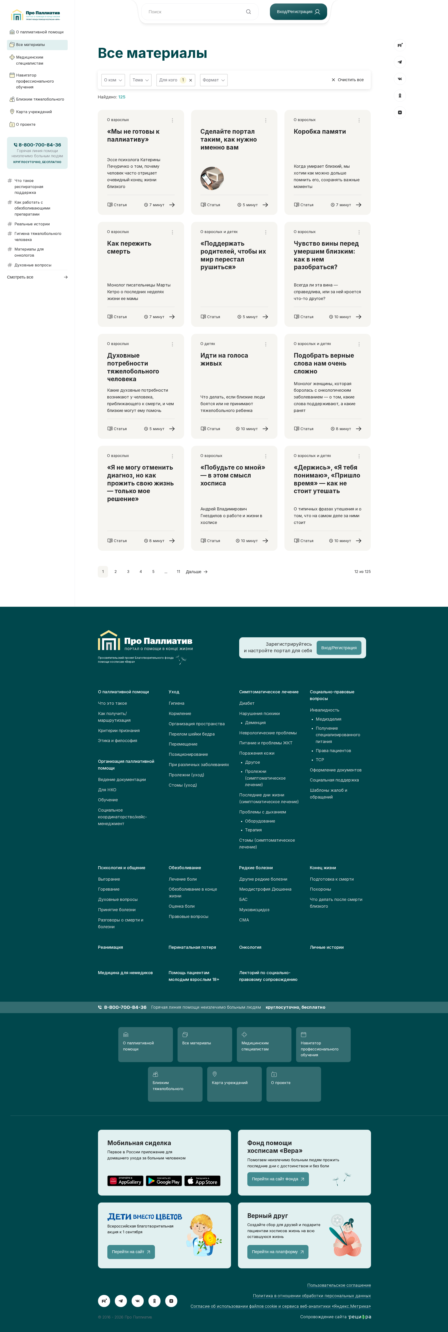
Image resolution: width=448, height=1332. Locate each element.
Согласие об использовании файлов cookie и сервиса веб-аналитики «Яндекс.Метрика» (281, 1306)
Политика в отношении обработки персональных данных (312, 1295)
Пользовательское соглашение (339, 1285)
